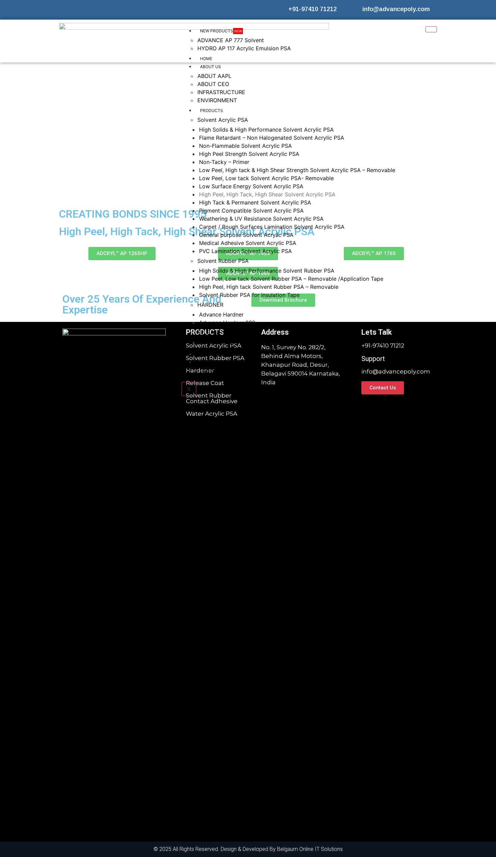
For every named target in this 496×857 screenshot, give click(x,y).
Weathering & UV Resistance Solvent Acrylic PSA (261, 218)
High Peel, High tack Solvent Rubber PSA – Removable (268, 286)
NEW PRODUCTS (221, 30)
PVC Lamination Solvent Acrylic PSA (245, 251)
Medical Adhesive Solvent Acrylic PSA (247, 243)
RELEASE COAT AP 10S (228, 342)
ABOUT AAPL (214, 76)
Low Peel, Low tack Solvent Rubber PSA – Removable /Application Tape (291, 278)
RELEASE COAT (217, 332)
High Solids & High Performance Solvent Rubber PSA (266, 270)
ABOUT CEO (213, 84)
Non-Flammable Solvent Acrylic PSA (245, 145)
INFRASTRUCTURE (221, 92)
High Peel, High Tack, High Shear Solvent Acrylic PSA (267, 194)
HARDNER (210, 304)
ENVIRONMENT (217, 100)
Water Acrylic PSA (211, 413)
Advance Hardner (221, 314)
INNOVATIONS (213, 354)
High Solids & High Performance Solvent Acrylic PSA (266, 129)
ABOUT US (210, 66)
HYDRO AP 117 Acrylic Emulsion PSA (244, 48)
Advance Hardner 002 (227, 322)
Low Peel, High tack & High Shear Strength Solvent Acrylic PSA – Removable (297, 170)
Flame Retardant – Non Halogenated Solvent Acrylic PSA (271, 137)
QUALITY (209, 362)
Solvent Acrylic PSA (222, 119)
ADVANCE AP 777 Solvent (230, 40)
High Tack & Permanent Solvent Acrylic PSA (255, 202)
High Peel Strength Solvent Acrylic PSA (249, 153)
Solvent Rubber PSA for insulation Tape (249, 295)
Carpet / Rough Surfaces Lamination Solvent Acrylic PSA (272, 226)
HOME (206, 58)
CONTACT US (213, 370)
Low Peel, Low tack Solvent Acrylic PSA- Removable (266, 178)
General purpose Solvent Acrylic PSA (246, 234)
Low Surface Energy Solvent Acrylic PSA (251, 186)
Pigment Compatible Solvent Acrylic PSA (251, 210)
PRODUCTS (211, 110)
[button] (48, 134)
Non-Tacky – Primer (224, 162)
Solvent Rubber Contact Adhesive (212, 398)
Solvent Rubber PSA (223, 260)
